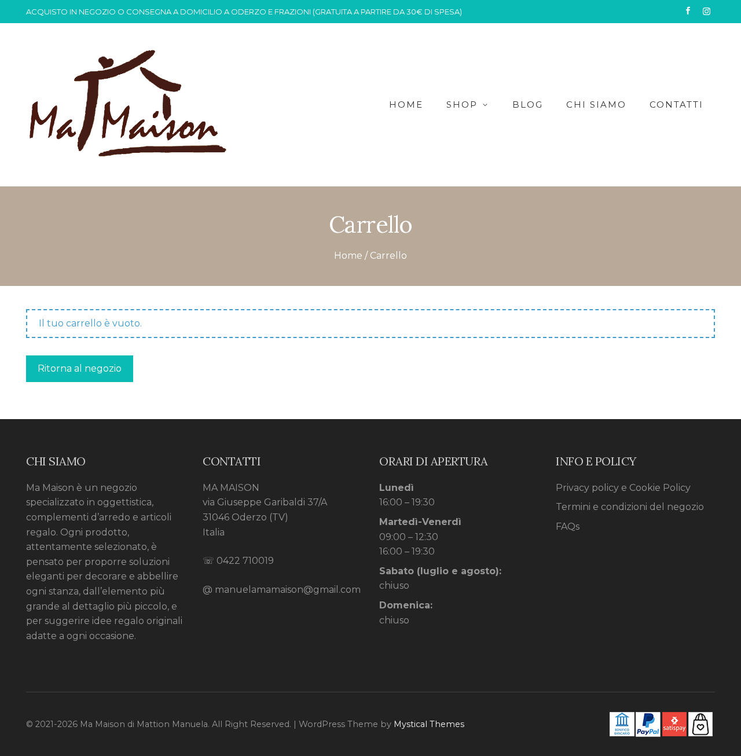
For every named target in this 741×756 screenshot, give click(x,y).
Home (406, 104)
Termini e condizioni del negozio (630, 506)
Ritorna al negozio (80, 368)
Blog (527, 104)
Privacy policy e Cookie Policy (623, 487)
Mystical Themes (429, 724)
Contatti (676, 104)
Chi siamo (596, 104)
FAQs (567, 526)
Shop (462, 104)
